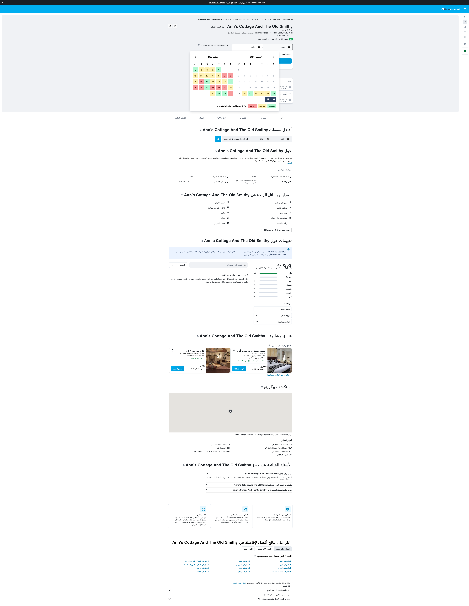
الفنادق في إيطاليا (244, 571)
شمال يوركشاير (244, 19)
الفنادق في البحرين (284, 568)
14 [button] (244, 81)
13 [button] (250, 81)
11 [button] (262, 81)
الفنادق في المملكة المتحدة (281, 571)
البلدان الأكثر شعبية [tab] (283, 549)
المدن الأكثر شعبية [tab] (264, 549)
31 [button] (268, 99)
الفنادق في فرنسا (203, 568)
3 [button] (267, 75)
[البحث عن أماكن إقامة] (465, 21)
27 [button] (250, 93)
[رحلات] (465, 44)
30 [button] (274, 99)
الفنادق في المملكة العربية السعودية (196, 561)
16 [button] (274, 87)
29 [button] (238, 93)
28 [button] (244, 93)
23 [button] (274, 93)
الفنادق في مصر (244, 568)
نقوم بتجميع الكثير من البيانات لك (277, 594)
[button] (2, 2)
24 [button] (268, 93)
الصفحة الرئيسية (288, 19)
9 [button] (273, 81)
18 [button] (262, 87)
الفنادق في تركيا (285, 564)
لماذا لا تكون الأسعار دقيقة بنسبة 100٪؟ (274, 599)
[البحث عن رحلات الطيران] (465, 16)
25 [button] (262, 93)
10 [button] (268, 81)
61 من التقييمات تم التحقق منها (270, 39)
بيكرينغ (230, 19)
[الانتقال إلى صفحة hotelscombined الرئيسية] (450, 9)
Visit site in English (217, 2)
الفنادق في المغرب (284, 561)
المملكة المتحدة (275, 19)
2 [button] (273, 75)
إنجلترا (259, 19)
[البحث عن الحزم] (465, 32)
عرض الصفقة (239, 368)
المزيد (289, 163)
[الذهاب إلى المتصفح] (465, 37)
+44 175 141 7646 (285, 35)
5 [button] (256, 75)
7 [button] (244, 75)
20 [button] (250, 87)
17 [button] (268, 87)
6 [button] (250, 75)
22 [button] (238, 87)
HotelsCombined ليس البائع (278, 590)
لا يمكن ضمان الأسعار (239, 583)
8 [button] (238, 75)
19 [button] (256, 87)
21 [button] (244, 87)
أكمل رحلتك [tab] (248, 549)
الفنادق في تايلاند (203, 571)
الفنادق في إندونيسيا (243, 564)
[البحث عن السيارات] (465, 26)
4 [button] (262, 75)
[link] (278, 374)
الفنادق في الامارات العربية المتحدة (196, 564)
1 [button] (238, 69)
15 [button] (238, 81)
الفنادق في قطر (244, 561)
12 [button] (256, 81)
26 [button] (256, 93)
